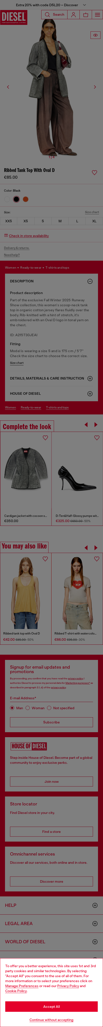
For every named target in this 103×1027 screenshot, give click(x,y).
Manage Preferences (21, 986)
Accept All (51, 1007)
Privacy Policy (68, 986)
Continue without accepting (52, 1020)
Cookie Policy (16, 991)
